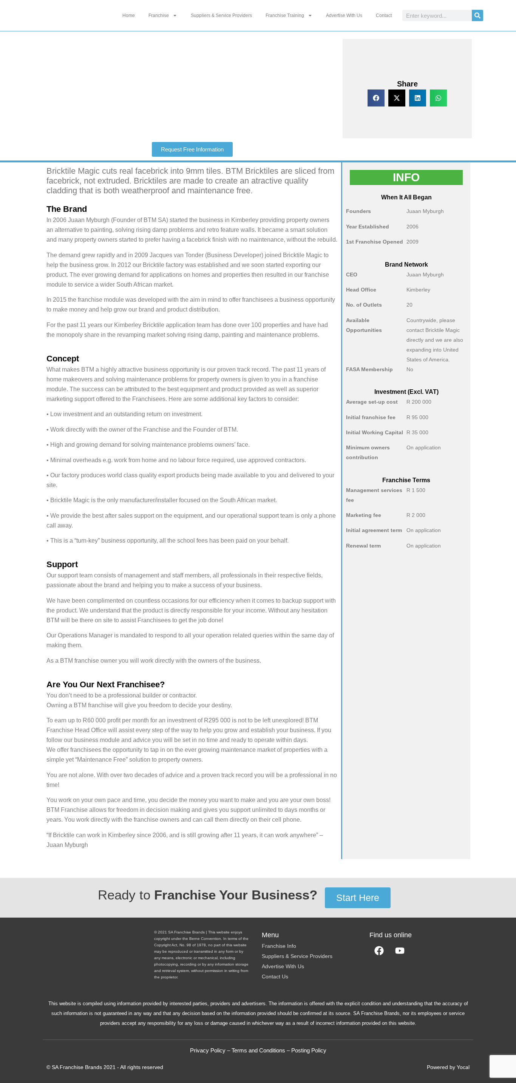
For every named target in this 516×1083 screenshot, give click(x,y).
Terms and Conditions (258, 1050)
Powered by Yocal (448, 1067)
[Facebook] (378, 950)
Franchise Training (285, 15)
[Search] (477, 15)
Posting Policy (308, 1050)
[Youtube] (399, 950)
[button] (376, 97)
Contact (384, 15)
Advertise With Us (344, 15)
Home (128, 15)
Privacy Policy (208, 1050)
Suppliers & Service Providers (221, 15)
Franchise (158, 15)
